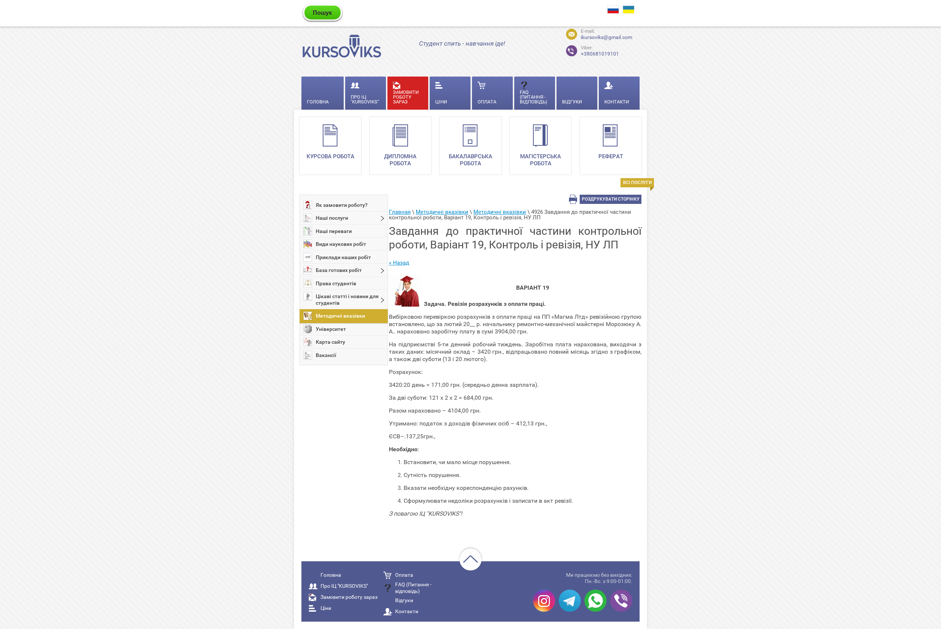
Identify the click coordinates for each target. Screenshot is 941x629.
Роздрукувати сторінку (611, 199)
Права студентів (336, 283)
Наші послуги (332, 218)
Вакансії (326, 355)
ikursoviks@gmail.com (606, 37)
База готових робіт (339, 270)
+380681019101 (600, 51)
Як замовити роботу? (342, 205)
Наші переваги (334, 231)
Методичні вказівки (340, 316)
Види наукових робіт (341, 244)
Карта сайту (330, 342)
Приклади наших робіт (343, 257)
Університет (331, 329)
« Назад (399, 262)
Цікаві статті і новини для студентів (347, 299)
